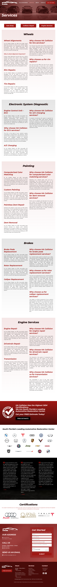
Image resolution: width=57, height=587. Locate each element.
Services (31, 2)
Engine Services (46, 25)
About (37, 2)
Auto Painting (31, 572)
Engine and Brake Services (33, 573)
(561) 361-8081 (6, 546)
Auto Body (10, 25)
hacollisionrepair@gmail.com (9, 555)
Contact (43, 2)
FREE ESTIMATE (22, 418)
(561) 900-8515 (6, 548)
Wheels (29, 574)
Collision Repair (23, 2)
